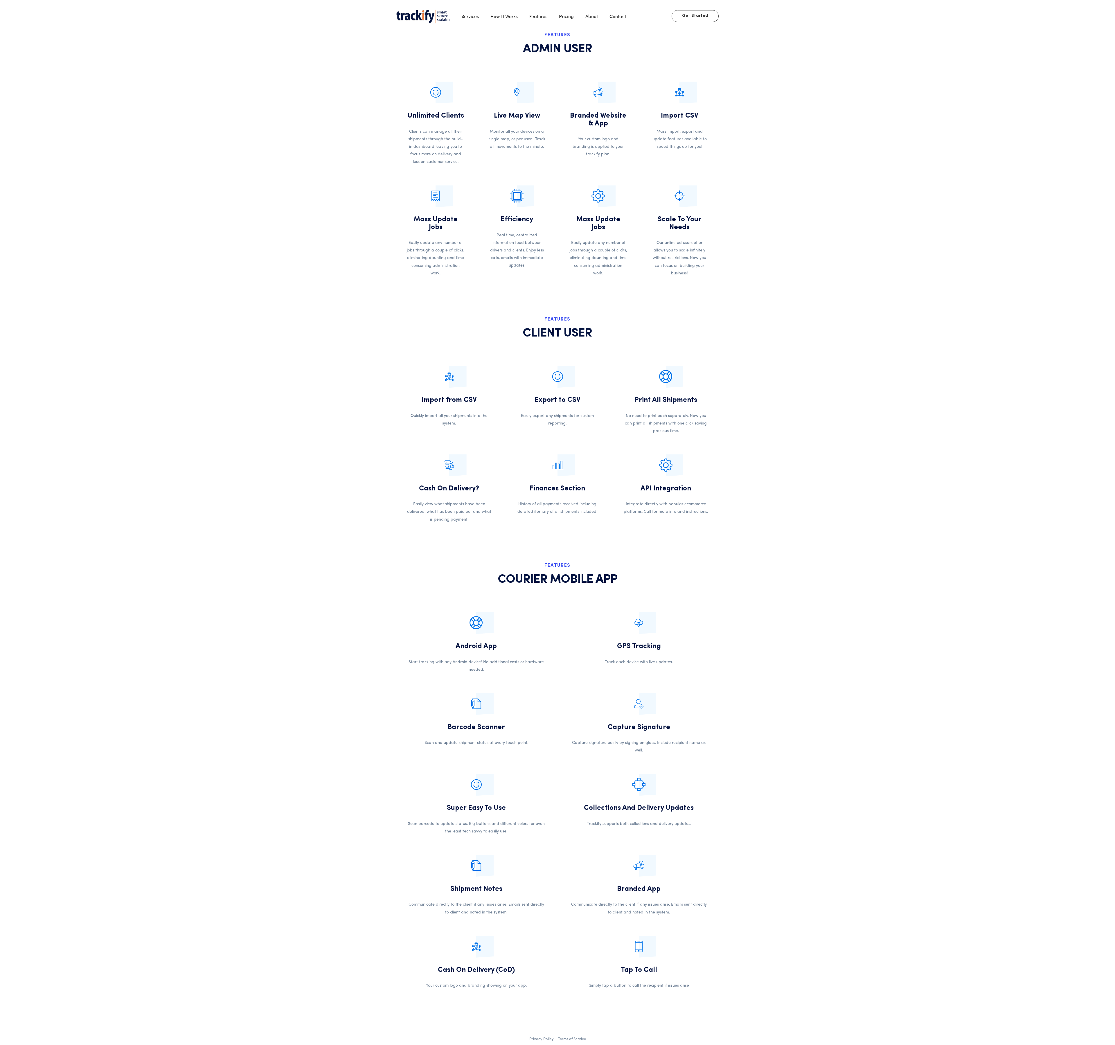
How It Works (504, 16)
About (591, 16)
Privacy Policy (541, 1038)
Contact (617, 16)
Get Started (695, 16)
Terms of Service (572, 1038)
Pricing (566, 16)
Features (538, 16)
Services (470, 16)
